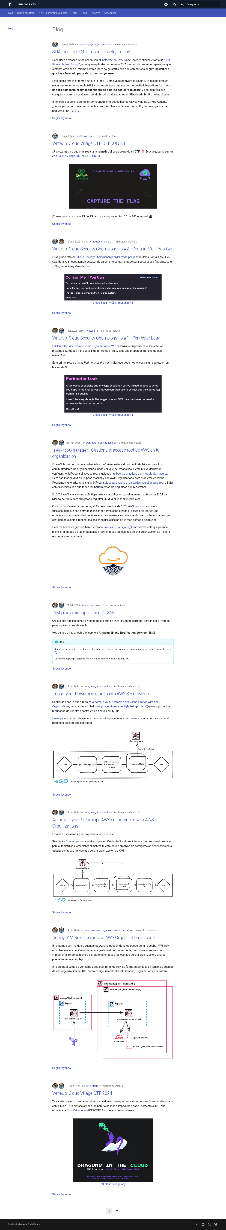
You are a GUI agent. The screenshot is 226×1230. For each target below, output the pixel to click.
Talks (74, 12)
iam (93, 605)
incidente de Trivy (112, 60)
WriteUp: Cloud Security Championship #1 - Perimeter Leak (106, 338)
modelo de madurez (155, 473)
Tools (84, 12)
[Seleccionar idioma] (174, 4)
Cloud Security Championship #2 (113, 302)
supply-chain (105, 44)
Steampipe (135, 718)
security (84, 44)
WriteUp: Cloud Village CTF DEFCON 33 (88, 143)
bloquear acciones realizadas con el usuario (134, 482)
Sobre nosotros (25, 12)
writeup (87, 136)
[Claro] (166, 4)
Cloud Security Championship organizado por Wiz (107, 257)
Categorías (110, 12)
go (115, 442)
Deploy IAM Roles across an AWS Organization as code (103, 937)
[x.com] (209, 1224)
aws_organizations (102, 442)
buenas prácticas (126, 473)
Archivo (96, 12)
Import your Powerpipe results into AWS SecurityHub (100, 693)
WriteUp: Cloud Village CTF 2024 (82, 1093)
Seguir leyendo (61, 118)
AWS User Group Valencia (53, 12)
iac (119, 930)
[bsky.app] (216, 1224)
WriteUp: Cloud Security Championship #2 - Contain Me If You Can (112, 249)
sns (98, 605)
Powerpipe (59, 718)
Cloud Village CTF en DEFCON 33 (79, 156)
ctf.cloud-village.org (113, 1184)
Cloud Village (75, 1110)
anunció (139, 506)
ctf (80, 136)
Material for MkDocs (29, 1224)
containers (105, 241)
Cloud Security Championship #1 (113, 414)
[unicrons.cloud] (10, 4)
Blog (10, 12)
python (93, 44)
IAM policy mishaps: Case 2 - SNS (83, 612)
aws (88, 442)
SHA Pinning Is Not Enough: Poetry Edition (91, 51)
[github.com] (203, 1224)
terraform (127, 930)
